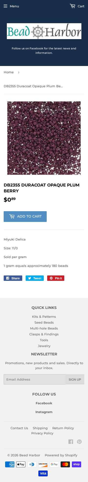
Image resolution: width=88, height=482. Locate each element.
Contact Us (19, 428)
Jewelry (44, 346)
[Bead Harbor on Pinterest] (79, 442)
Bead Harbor (29, 455)
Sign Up (75, 379)
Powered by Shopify (61, 455)
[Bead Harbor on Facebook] (70, 442)
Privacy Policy (42, 433)
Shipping (40, 428)
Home (9, 72)
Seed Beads (44, 322)
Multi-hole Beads (44, 328)
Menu (14, 6)
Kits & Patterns (44, 316)
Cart (80, 6)
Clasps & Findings (44, 334)
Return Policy (63, 428)
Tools (44, 340)
